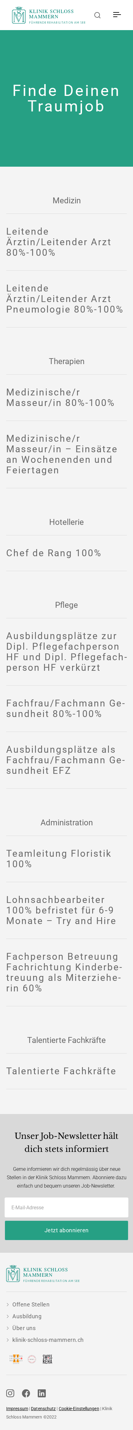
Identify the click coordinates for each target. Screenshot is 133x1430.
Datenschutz (43, 1408)
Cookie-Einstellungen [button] (79, 1408)
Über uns (24, 1328)
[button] (117, 15)
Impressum (17, 1408)
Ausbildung (26, 1316)
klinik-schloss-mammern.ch (48, 1340)
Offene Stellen (30, 1304)
